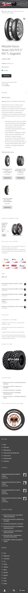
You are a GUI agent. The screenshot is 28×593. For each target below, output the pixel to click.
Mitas (5, 578)
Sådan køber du (7, 450)
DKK (3, 276)
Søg (14, 590)
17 (4, 85)
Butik (9, 11)
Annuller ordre (7, 455)
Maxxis (5, 569)
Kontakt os (6, 461)
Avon (5, 553)
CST (4, 561)
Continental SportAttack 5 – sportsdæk (12, 390)
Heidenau (6, 567)
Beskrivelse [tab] (4, 92)
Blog (5, 444)
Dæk (12, 11)
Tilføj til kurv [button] (7, 178)
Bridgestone (7, 555)
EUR (6, 276)
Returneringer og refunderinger (11, 452)
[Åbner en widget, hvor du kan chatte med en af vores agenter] (22, 590)
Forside (5, 11)
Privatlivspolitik (7, 458)
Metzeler (7, 85)
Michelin (6, 575)
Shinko (5, 583)
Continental (7, 558)
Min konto (4, 590)
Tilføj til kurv (6, 75)
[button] (24, 19)
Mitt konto (6, 447)
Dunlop (5, 564)
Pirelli (5, 580)
